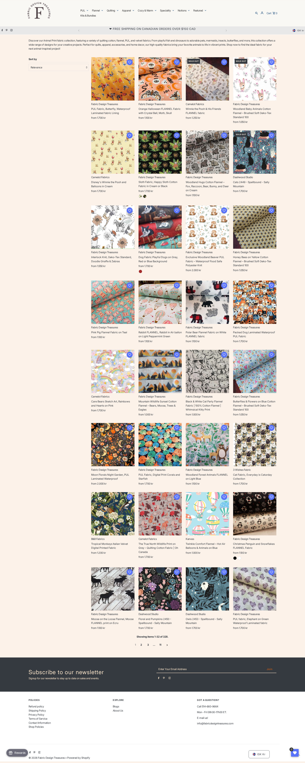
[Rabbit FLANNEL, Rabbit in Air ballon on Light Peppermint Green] (160, 302)
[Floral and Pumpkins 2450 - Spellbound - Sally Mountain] (160, 589)
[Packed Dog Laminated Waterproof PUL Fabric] (254, 302)
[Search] (256, 13)
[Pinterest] (6, 30)
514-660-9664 (210, 706)
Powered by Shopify (78, 757)
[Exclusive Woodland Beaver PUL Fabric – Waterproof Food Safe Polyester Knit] (207, 227)
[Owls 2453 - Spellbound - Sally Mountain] (207, 589)
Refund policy (36, 706)
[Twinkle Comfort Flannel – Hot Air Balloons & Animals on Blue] (207, 513)
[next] (167, 645)
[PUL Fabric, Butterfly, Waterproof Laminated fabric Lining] (113, 79)
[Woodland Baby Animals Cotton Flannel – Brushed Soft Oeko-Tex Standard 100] (254, 79)
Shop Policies (36, 726)
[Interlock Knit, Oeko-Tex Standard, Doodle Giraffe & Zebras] (113, 227)
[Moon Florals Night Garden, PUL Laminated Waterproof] (113, 444)
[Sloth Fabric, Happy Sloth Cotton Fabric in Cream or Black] (160, 152)
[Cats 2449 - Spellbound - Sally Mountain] (254, 152)
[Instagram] (11, 30)
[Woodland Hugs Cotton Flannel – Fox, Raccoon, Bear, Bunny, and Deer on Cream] (207, 152)
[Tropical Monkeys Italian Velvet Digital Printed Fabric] (113, 513)
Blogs (116, 706)
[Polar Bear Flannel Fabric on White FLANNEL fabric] (207, 302)
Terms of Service (38, 718)
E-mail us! (202, 717)
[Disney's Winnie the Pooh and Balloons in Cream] (113, 152)
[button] (130, 62)
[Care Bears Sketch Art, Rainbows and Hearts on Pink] (113, 371)
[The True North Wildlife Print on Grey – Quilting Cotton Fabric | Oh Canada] (160, 513)
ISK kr (300, 30)
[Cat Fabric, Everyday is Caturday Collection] (254, 444)
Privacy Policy (36, 714)
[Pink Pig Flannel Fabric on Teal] (113, 302)
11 (160, 644)
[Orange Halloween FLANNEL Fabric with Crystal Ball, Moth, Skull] (160, 79)
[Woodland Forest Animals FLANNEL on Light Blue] (207, 444)
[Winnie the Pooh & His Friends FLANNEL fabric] (207, 79)
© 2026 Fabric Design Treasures (47, 757)
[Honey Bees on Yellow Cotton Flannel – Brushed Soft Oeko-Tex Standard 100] (254, 227)
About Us (118, 710)
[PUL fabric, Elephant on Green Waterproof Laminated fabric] (254, 589)
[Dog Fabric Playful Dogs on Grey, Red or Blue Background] (160, 227)
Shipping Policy (37, 710)
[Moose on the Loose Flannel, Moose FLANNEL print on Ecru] (113, 589)
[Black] (144, 196)
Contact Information (40, 722)
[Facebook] (2, 30)
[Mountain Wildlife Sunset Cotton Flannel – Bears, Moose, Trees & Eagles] (160, 371)
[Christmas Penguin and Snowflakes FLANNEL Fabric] (254, 513)
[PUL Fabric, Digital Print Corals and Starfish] (160, 444)
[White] (239, 558)
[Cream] (140, 196)
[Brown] (140, 271)
